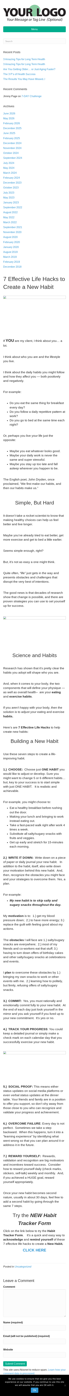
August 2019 (10, 252)
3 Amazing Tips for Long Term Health (24, 59)
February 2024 (11, 177)
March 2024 (10, 172)
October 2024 (11, 153)
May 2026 (8, 118)
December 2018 (12, 266)
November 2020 (12, 232)
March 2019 (10, 257)
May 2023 (8, 197)
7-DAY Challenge (32, 96)
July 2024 (8, 163)
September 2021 (12, 227)
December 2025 (12, 128)
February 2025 (11, 138)
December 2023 (12, 182)
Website (8, 1349)
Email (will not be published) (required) (26, 1336)
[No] (65, 1385)
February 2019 (11, 261)
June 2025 (9, 133)
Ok (34, 1390)
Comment (9, 1286)
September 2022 (12, 207)
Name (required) (13, 1322)
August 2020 (10, 237)
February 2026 (11, 123)
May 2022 (8, 217)
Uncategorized (23, 1266)
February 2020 (11, 242)
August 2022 (10, 212)
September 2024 (12, 158)
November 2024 (12, 148)
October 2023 (11, 187)
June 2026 (9, 113)
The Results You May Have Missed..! (24, 79)
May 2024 (8, 168)
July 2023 (8, 192)
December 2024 (12, 143)
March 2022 (10, 222)
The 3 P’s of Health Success (19, 74)
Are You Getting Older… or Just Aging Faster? (29, 69)
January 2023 (11, 202)
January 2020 (11, 247)
